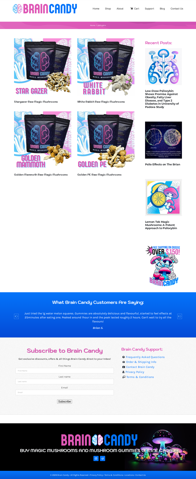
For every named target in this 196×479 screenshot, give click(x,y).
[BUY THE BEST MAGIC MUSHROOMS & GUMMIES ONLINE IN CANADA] (99, 434)
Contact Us (140, 475)
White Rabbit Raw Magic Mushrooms (101, 101)
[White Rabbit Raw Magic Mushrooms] (106, 40)
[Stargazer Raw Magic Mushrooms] (43, 40)
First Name (64, 365)
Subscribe (64, 401)
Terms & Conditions (113, 475)
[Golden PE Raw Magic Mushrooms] (106, 113)
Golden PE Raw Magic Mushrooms (99, 174)
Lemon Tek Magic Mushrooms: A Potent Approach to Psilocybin (161, 225)
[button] (16, 316)
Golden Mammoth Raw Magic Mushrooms (41, 174)
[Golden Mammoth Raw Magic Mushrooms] (43, 113)
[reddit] (102, 458)
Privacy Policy (96, 475)
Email (64, 387)
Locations (129, 475)
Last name (64, 376)
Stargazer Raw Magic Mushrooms (36, 101)
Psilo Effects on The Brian (162, 164)
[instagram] (96, 458)
